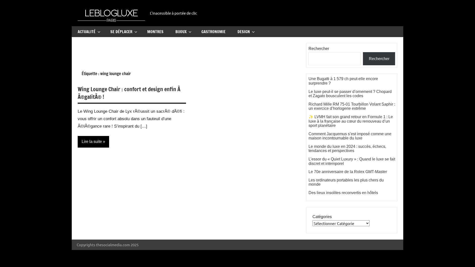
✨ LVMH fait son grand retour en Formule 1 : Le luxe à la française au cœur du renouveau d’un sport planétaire (351, 121)
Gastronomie (213, 31)
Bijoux (181, 31)
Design (244, 31)
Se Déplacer (121, 31)
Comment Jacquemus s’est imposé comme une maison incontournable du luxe (350, 136)
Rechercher (319, 48)
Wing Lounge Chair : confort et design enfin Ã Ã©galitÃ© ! (130, 93)
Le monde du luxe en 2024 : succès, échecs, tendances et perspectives (347, 148)
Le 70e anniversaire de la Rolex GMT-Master (348, 172)
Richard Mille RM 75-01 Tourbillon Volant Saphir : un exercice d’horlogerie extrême (352, 106)
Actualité (86, 31)
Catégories (322, 217)
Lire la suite (92, 141)
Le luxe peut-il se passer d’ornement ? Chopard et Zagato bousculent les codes (350, 93)
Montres (155, 31)
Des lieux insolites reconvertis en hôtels (343, 193)
